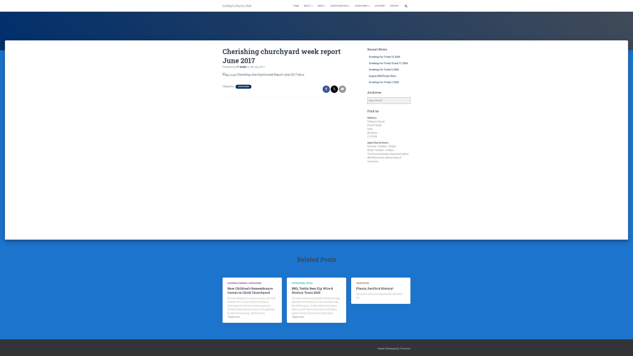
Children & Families (237, 283)
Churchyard (361, 6)
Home (296, 6)
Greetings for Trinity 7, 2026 (384, 82)
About (307, 6)
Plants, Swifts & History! (374, 288)
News (321, 6)
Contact (394, 6)
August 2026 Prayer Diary (382, 76)
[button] (312, 6)
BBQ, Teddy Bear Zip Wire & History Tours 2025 (312, 290)
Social (309, 283)
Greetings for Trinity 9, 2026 (384, 69)
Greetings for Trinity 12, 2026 (384, 57)
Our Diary (380, 6)
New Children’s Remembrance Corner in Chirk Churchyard (250, 290)
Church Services (339, 6)
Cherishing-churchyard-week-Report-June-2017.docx (270, 74)
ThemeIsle (405, 348)
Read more (234, 317)
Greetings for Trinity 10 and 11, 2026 (388, 63)
